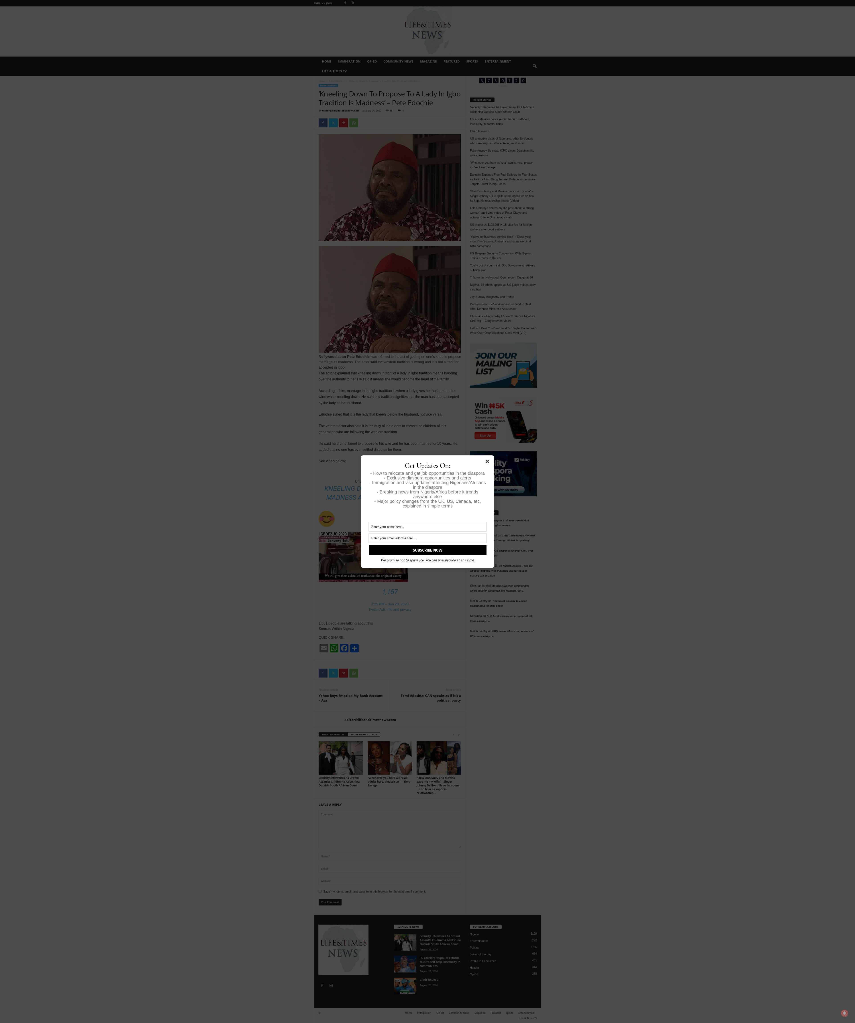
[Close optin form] (488, 462)
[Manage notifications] (844, 1013)
